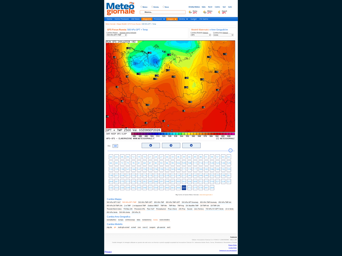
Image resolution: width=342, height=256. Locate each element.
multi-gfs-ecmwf (123, 227)
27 (161, 157)
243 (195, 175)
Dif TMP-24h (215, 206)
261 (229, 175)
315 (206, 181)
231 (172, 175)
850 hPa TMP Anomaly (208, 202)
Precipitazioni (161, 209)
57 (217, 157)
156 (156, 169)
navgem (152, 227)
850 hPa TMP (159, 202)
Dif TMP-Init (204, 206)
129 (229, 163)
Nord (210, 7)
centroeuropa (130, 220)
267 (116, 181)
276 (133, 181)
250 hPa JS (136, 212)
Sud (224, 7)
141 (128, 169)
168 (178, 169)
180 (201, 169)
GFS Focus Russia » (135, 24)
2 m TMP (127, 206)
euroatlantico (111, 220)
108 (189, 163)
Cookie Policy (233, 247)
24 (156, 157)
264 (111, 181)
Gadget (194, 19)
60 (223, 157)
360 (167, 187)
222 (156, 175)
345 (139, 187)
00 (111, 157)
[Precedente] (151, 145)
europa (120, 220)
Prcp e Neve (172, 209)
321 (217, 181)
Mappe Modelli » (122, 24)
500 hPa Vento (124, 212)
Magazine (147, 19)
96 (167, 163)
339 (128, 187)
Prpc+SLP (150, 209)
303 (184, 181)
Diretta (182, 19)
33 (172, 157)
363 (172, 187)
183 (206, 169)
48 (200, 157)
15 (139, 157)
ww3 (168, 227)
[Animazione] (171, 145)
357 (161, 187)
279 (139, 181)
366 (178, 187)
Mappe (171, 19)
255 (217, 175)
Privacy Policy (232, 245)
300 (178, 181)
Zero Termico (199, 209)
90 (156, 163)
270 (122, 181)
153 (150, 169)
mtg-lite (109, 227)
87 (150, 163)
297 (172, 181)
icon (139, 227)
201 (116, 175)
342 (133, 187)
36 (178, 157)
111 (195, 163)
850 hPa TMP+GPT (173, 202)
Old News (135, 19)
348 (144, 187)
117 (206, 163)
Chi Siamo (203, 19)
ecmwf (133, 227)
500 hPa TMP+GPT (145, 202)
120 (212, 163)
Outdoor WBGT (153, 206)
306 (189, 181)
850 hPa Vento (112, 212)
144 (133, 169)
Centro (217, 7)
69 (116, 163)
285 (150, 181)
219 (150, 175)
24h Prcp (182, 209)
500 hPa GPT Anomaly (190, 202)
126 (223, 163)
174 (189, 169)
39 (184, 157)
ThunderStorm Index (114, 209)
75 (128, 163)
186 (212, 169)
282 (144, 181)
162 (167, 169)
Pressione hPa (139, 209)
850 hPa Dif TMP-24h (114, 206)
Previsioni (158, 19)
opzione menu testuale (128, 33)
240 (189, 175)
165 (172, 169)
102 (178, 163)
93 (161, 163)
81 (139, 163)
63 (229, 157)
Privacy (108, 252)
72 (122, 163)
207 (128, 175)
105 (184, 163)
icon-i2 (145, 227)
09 (128, 157)
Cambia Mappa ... (121, 33)
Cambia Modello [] (199, 33)
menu (205, 33)
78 (133, 163)
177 (195, 169)
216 (144, 175)
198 (111, 175)
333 (116, 187)
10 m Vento (229, 209)
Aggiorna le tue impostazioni (228, 250)
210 (133, 175)
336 (122, 187)
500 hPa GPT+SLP (114, 202)
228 (167, 175)
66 (111, 163)
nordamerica (146, 220)
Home (109, 19)
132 (111, 169)
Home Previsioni (122, 19)
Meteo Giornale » (111, 24)
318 (212, 181)
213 (139, 175)
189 (217, 169)
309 (195, 181)
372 (189, 187)
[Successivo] (191, 145)
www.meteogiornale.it (205, 194)
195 (229, 169)
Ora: (109, 146)
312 (201, 181)
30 (167, 157)
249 (206, 175)
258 (223, 175)
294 (167, 181)
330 (111, 187)
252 (212, 175)
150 (144, 169)
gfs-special (161, 227)
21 (150, 157)
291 (161, 181)
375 (195, 187)
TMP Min (164, 206)
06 (122, 157)
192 (223, 169)
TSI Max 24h (128, 209)
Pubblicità (233, 237)
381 (206, 187)
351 (150, 187)
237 (184, 175)
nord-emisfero (165, 220)
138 (122, 169)
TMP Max (172, 206)
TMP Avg (181, 206)
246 (201, 175)
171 (184, 169)
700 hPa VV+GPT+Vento (215, 209)
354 (156, 187)
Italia (203, 7)
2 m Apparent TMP (139, 206)
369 (184, 187)
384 (212, 187)
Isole (230, 7)
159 (161, 169)
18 (144, 157)
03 (116, 157)
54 (212, 157)
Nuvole (189, 209)
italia (138, 220)
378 (201, 187)
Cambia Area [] (220, 33)
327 (229, 181)
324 (223, 181)
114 (201, 163)
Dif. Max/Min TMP (192, 206)
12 (133, 157)
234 (178, 175)
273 (128, 181)
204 (122, 175)
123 (217, 163)
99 (172, 163)
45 (195, 157)
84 (144, 163)
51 (206, 157)
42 (189, 157)
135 (116, 169)
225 (161, 175)
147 (139, 169)
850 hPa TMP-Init (225, 202)
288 (156, 181)
